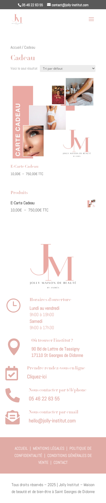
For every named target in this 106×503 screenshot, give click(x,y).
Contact (61, 462)
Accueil (16, 47)
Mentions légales (48, 448)
